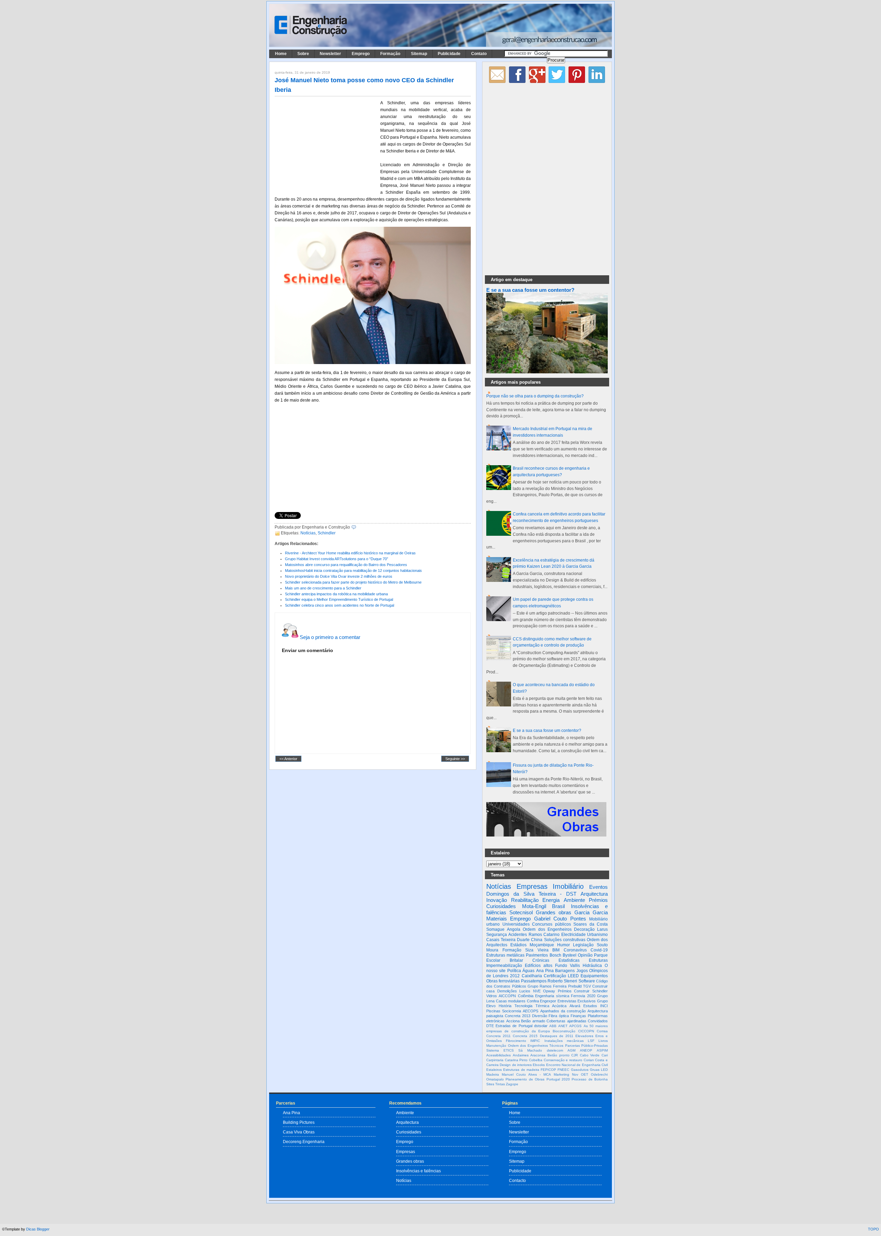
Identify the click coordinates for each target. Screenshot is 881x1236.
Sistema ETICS (500, 1050)
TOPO (873, 1229)
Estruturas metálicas (505, 955)
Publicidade (449, 53)
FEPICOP (548, 1070)
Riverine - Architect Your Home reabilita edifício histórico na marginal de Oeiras (350, 553)
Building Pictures (299, 1122)
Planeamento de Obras (525, 1079)
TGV (587, 986)
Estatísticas (569, 960)
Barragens (565, 970)
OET (584, 1074)
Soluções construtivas (564, 939)
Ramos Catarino (544, 934)
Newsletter (330, 53)
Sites (490, 1084)
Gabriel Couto (550, 918)
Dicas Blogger (38, 1229)
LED (604, 1070)
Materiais (496, 918)
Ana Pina (545, 970)
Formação (390, 53)
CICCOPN (586, 1031)
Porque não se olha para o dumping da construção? (535, 396)
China (536, 939)
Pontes (578, 918)
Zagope (512, 1084)
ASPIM (602, 1050)
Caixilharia (532, 975)
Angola (513, 929)
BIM (556, 950)
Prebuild (575, 986)
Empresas (532, 886)
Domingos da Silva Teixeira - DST (531, 894)
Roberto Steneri (562, 981)
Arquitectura (594, 894)
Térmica (542, 1006)
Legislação (583, 944)
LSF (591, 1041)
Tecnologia (523, 1006)
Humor (563, 944)
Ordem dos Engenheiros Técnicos (536, 1045)
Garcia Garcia (591, 912)
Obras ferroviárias (503, 981)
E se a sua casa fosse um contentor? (530, 290)
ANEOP (586, 1050)
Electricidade (573, 934)
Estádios (518, 944)
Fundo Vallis (567, 965)
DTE (490, 1026)
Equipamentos (594, 975)
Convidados (598, 1021)
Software (587, 981)
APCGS (575, 1026)
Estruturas (598, 960)
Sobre (303, 53)
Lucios (524, 991)
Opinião (585, 955)
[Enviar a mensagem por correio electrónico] (357, 527)
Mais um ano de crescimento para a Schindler (323, 588)
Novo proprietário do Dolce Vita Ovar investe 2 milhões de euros (338, 576)
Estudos (590, 1006)
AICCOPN (507, 996)
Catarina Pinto (516, 1060)
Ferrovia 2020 (583, 996)
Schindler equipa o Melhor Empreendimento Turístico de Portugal (339, 599)
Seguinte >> (455, 759)
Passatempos (533, 981)
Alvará (575, 1006)
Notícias (308, 533)
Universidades (516, 924)
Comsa (602, 1031)
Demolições (507, 991)
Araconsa (537, 1055)
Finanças (578, 1016)
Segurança (496, 934)
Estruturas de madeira (521, 1070)
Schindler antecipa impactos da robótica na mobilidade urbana (336, 594)
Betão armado (533, 1021)
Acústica (559, 1006)
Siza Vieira (537, 950)
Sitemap (419, 53)
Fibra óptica (559, 1016)
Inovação (496, 900)
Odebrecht (599, 1074)
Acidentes (517, 934)
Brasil (558, 906)
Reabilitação (525, 900)
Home (281, 53)
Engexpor (548, 1001)
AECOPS (530, 1011)
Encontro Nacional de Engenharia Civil (577, 1065)
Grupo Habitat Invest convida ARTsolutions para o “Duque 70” (336, 559)
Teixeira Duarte (515, 939)
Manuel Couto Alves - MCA (526, 1074)
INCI (604, 1006)
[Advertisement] (326, 145)
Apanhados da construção (563, 1011)
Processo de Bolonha (590, 1079)
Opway (549, 991)
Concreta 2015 (525, 1036)
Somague (495, 929)
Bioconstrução (564, 1031)
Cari (605, 1055)
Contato (479, 53)
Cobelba (535, 1060)
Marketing (561, 1074)
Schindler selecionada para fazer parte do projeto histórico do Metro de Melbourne (353, 582)
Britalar (516, 960)
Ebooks (539, 1065)
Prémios (598, 900)
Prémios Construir (574, 991)
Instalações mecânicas (564, 1041)
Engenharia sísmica (552, 996)
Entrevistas (567, 1001)
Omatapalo (495, 1079)
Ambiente (574, 900)
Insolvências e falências (418, 1171)
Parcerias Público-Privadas (586, 1045)
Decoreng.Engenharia (304, 1141)
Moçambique (542, 944)
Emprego (361, 53)
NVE (537, 991)
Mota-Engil (534, 906)
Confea (533, 1001)
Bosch (555, 955)
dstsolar (541, 1026)
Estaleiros (494, 1070)
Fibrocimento (516, 1041)
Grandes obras (553, 912)
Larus (602, 929)
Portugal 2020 (558, 1079)
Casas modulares (511, 1001)
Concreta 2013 (517, 1016)
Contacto (517, 1180)
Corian (589, 1060)
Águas (528, 970)
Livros (603, 1041)
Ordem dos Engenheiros (547, 929)
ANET (562, 1026)
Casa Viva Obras (299, 1132)
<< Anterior (288, 759)
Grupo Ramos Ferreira (547, 986)
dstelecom (555, 1050)
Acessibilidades (498, 1055)
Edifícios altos (538, 965)
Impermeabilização (504, 965)
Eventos (598, 887)
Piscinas (493, 1011)
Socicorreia (511, 1011)
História (505, 1006)
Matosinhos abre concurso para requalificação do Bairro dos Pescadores (346, 565)
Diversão (539, 1016)
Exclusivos (586, 1001)
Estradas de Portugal (514, 1026)
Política (514, 970)
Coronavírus (575, 950)
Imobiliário (568, 886)
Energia (551, 900)
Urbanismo (597, 934)
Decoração (584, 929)
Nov (575, 1074)
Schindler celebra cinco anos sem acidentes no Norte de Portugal (339, 605)
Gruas (594, 1070)
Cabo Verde (590, 1055)
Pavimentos (537, 955)
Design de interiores (516, 1065)
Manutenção (496, 1045)
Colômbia (525, 996)
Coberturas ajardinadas (566, 1021)
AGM (571, 1050)
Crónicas (540, 960)
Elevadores (584, 1036)
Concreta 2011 (498, 1036)
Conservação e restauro (563, 1060)
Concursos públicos (551, 924)
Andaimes (521, 1055)
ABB (552, 1026)
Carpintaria (494, 1060)
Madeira (492, 1074)
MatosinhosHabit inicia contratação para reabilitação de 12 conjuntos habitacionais (353, 570)
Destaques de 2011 (556, 1036)
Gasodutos (579, 1070)
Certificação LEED (561, 975)
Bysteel (569, 955)
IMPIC (535, 1041)
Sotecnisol (521, 912)
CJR (574, 1055)
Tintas (500, 1084)
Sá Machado (530, 1050)
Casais (492, 939)
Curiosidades (501, 906)
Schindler (327, 533)
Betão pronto (559, 1055)
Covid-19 (599, 950)
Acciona (513, 1021)
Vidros (491, 996)
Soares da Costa (590, 924)
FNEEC (563, 1070)
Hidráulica (592, 965)
